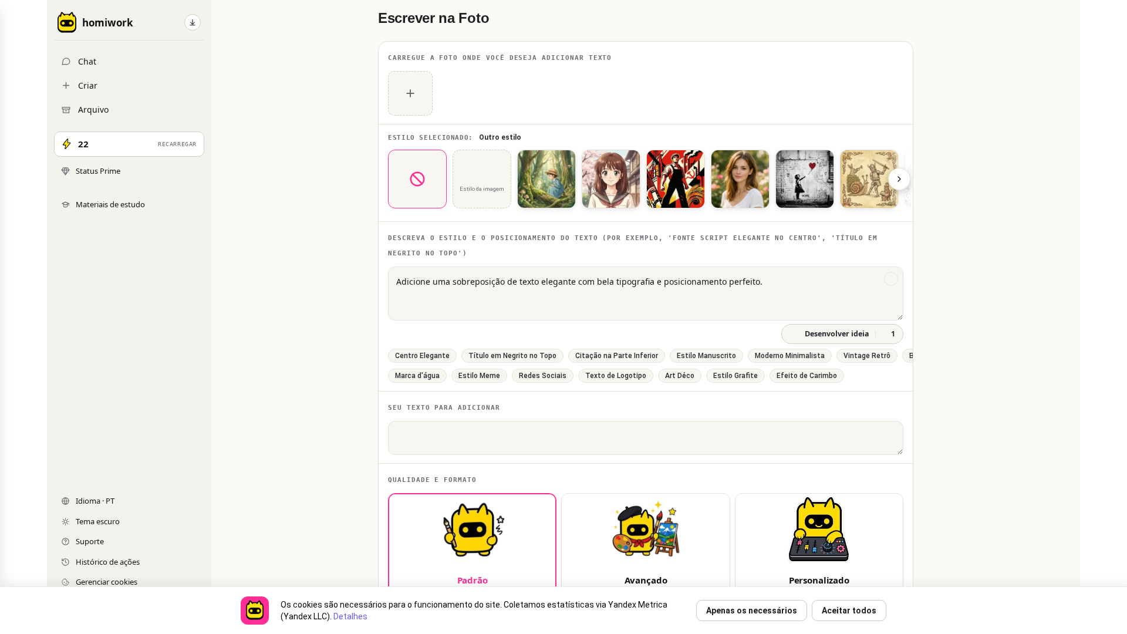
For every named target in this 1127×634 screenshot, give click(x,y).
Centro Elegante (422, 356)
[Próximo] (899, 179)
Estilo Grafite (735, 376)
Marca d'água (417, 376)
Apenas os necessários (751, 610)
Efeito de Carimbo (807, 376)
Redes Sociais (542, 376)
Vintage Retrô (866, 356)
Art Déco (679, 376)
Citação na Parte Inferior (616, 356)
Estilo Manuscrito (706, 356)
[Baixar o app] (192, 22)
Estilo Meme (479, 376)
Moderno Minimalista (790, 356)
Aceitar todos (849, 610)
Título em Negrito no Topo (512, 356)
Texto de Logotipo (615, 376)
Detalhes (350, 616)
